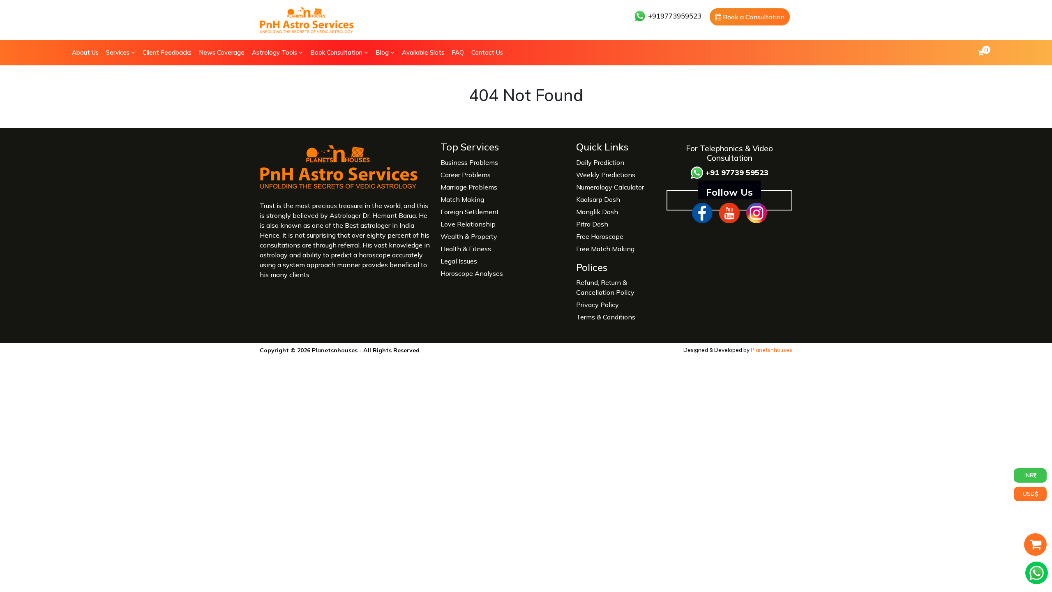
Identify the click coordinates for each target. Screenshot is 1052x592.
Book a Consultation (752, 17)
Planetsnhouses (771, 350)
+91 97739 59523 (736, 172)
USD (1029, 493)
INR (1029, 475)
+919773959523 (673, 16)
